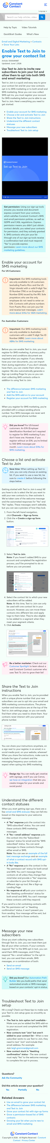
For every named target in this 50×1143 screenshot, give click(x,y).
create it (21, 478)
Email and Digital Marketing (16, 41)
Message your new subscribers (22, 127)
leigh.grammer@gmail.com (24, 1048)
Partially (22, 1089)
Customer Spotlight (19, 666)
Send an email (14, 965)
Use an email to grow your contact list (26, 1102)
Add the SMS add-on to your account (25, 395)
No (37, 1089)
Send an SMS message (18, 968)
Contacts (37, 41)
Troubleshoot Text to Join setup (22, 130)
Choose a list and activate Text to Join (26, 114)
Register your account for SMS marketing (27, 398)
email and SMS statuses (18, 811)
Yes (7, 1089)
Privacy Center (28, 1140)
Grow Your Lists (11, 44)
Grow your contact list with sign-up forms (27, 1111)
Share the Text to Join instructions (24, 118)
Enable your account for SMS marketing (26, 111)
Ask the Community (12, 1077)
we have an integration (20, 779)
